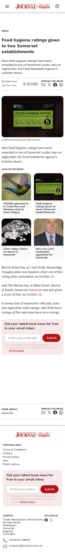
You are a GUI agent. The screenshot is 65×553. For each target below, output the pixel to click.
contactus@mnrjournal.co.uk (25, 545)
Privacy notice (16, 350)
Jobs (5, 460)
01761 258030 (21, 540)
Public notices (11, 464)
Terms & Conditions (15, 449)
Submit (51, 338)
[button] (7, 6)
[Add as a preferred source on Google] (30, 84)
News (5, 31)
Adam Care (11, 81)
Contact (7, 453)
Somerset (35, 290)
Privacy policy (11, 457)
